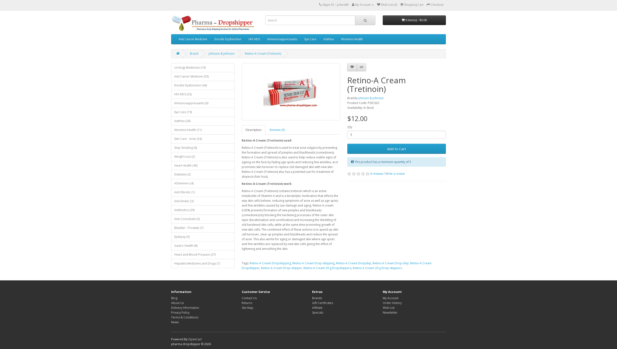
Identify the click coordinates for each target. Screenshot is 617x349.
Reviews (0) (277, 130)
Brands (317, 298)
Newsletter (390, 312)
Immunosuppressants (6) (191, 103)
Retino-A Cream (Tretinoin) (263, 54)
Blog (174, 298)
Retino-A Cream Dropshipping (270, 263)
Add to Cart (396, 148)
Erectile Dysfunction (228, 39)
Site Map (247, 308)
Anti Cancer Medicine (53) (191, 76)
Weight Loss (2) (184, 157)
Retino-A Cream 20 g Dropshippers (327, 268)
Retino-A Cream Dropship (353, 263)
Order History (392, 303)
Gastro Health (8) (185, 246)
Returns (247, 303)
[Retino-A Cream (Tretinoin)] (291, 91)
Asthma (328, 39)
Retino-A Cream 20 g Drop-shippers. (377, 268)
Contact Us (249, 298)
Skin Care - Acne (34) (188, 139)
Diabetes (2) (182, 174)
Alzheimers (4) (184, 183)
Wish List (389, 308)
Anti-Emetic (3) (184, 201)
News (175, 322)
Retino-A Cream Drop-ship (391, 263)
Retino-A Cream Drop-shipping (313, 263)
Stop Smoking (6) (185, 148)
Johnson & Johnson (222, 54)
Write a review (395, 174)
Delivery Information (185, 308)
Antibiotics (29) (184, 210)
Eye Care (310, 39)
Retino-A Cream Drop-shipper (281, 268)
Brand (194, 54)
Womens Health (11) (188, 130)
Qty (349, 127)
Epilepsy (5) (182, 237)
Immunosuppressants (282, 39)
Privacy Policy (180, 312)
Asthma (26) (182, 121)
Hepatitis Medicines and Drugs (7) (197, 263)
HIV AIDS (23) (183, 94)
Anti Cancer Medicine (193, 39)
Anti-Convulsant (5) (187, 219)
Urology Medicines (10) (190, 67)
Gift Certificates (322, 303)
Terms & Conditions (184, 317)
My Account (390, 298)
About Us (177, 303)
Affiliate (317, 308)
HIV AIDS (254, 39)
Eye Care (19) (183, 112)
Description (254, 130)
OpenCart (195, 339)
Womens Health (352, 39)
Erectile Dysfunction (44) (190, 85)
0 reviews (376, 174)
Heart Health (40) (185, 165)
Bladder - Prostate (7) (188, 228)
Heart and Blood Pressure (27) (195, 254)
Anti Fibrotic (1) (184, 192)
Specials (317, 312)
